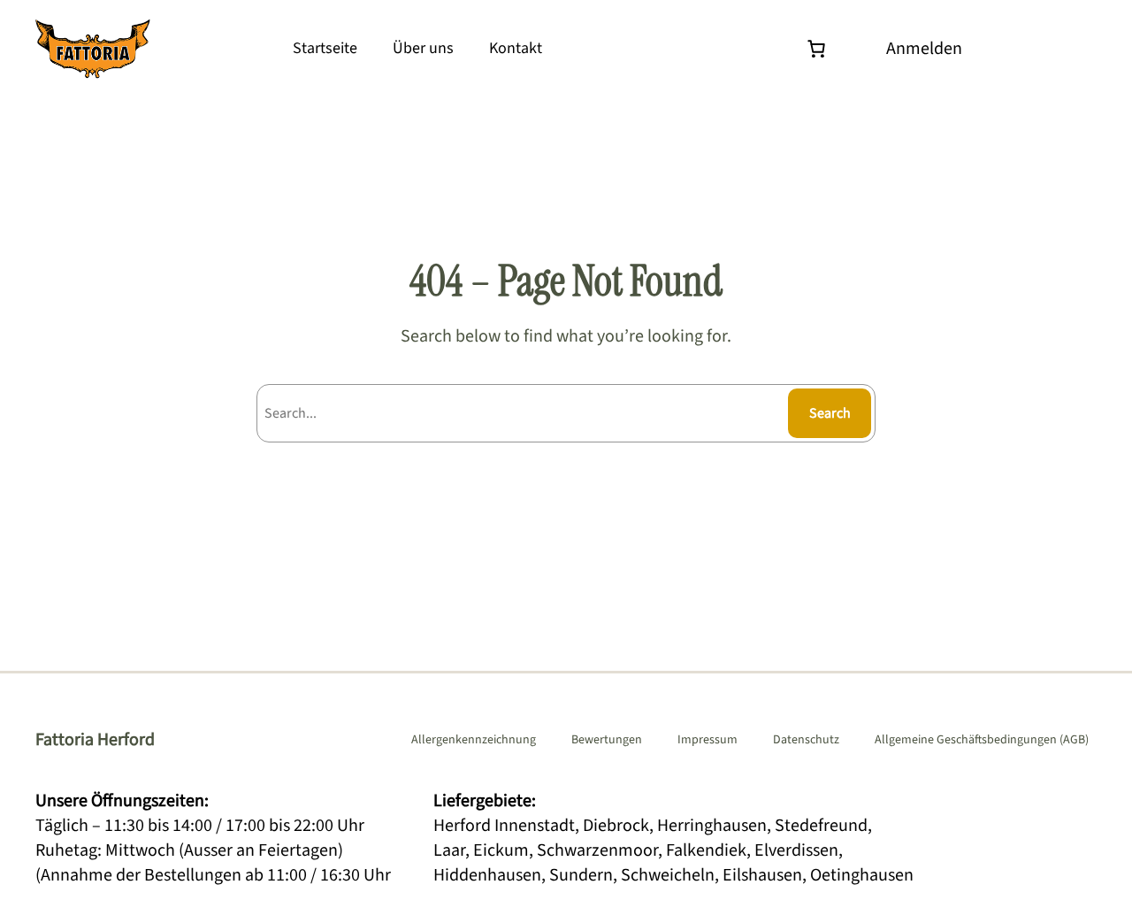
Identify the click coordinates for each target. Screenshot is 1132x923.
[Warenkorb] (820, 49)
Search (830, 413)
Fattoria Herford (95, 739)
